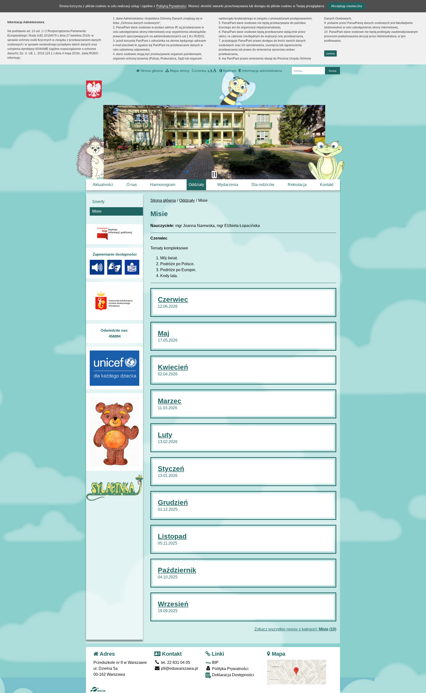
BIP (214, 662)
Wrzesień (173, 604)
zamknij (330, 53)
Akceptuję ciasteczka (346, 6)
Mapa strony (179, 71)
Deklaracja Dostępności (232, 675)
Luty (165, 435)
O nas (131, 185)
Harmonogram (162, 185)
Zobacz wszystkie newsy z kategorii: (295, 629)
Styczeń (171, 468)
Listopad (172, 536)
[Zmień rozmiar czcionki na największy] (215, 71)
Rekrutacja (297, 185)
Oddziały (196, 185)
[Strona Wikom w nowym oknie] (97, 689)
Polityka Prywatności (229, 669)
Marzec (169, 401)
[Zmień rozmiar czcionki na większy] (211, 71)
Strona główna (151, 71)
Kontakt (326, 185)
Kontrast (229, 71)
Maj (163, 333)
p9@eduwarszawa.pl (179, 668)
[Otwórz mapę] (296, 672)
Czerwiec (173, 299)
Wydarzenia (227, 185)
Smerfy (98, 202)
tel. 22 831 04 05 (175, 662)
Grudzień (173, 502)
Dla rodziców (262, 185)
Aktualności (103, 185)
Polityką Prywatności (171, 6)
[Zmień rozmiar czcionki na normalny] (208, 71)
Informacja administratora (261, 71)
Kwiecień (173, 367)
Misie (97, 211)
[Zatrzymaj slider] (214, 174)
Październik (177, 570)
